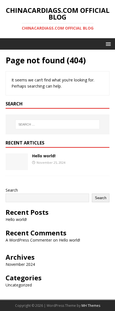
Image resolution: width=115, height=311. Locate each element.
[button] (107, 44)
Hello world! (44, 155)
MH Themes (91, 305)
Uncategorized (19, 285)
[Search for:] (57, 124)
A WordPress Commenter (29, 240)
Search (12, 190)
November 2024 (20, 264)
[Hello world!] (17, 167)
